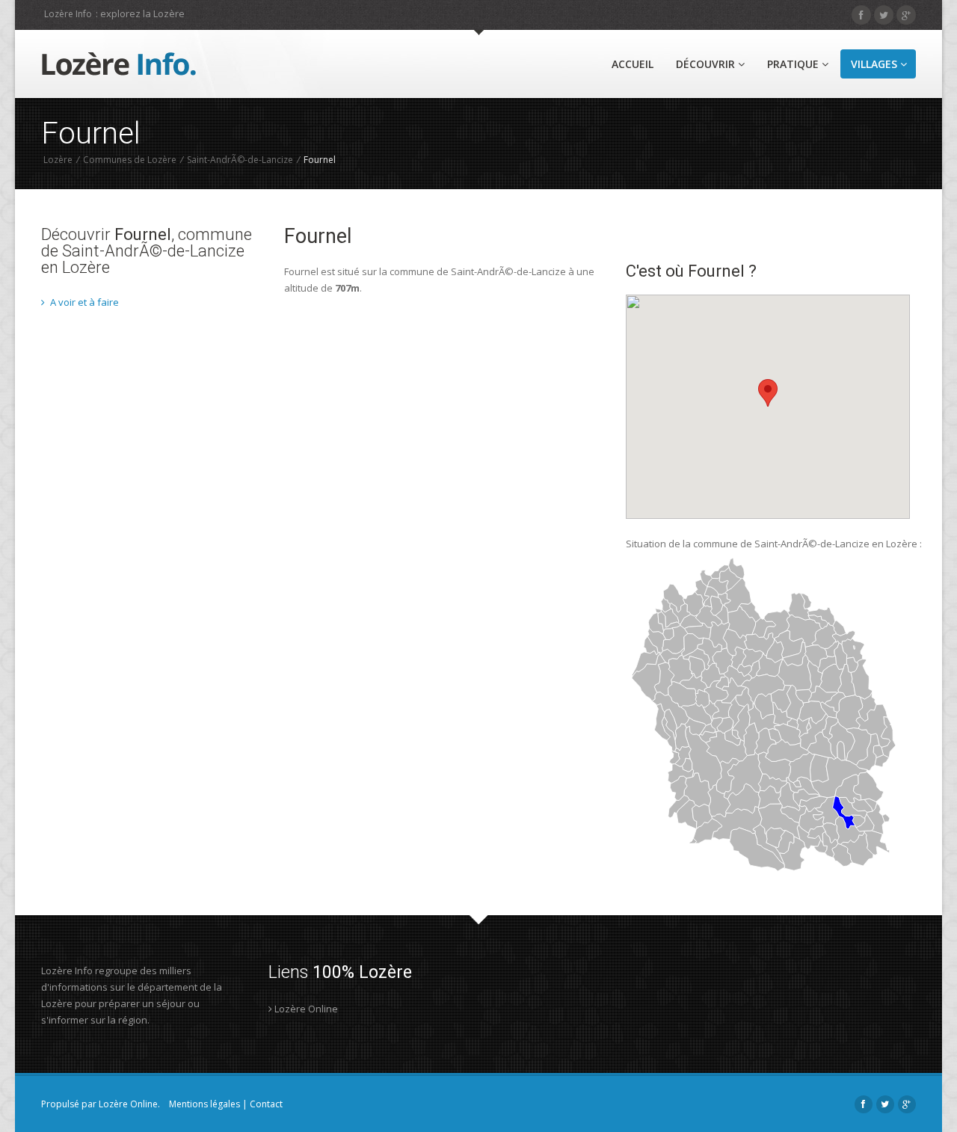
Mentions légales (204, 1104)
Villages (875, 64)
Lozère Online (305, 1008)
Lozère (58, 159)
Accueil (632, 64)
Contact (266, 1104)
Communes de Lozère (129, 159)
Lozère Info (68, 13)
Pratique (794, 64)
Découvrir (707, 64)
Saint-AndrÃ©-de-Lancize (240, 159)
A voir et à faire (83, 302)
